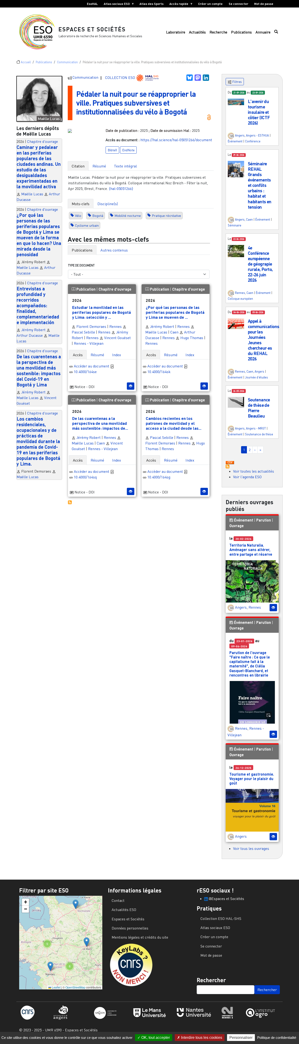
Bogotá (97, 216)
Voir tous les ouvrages (251, 848)
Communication (67, 62)
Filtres (236, 82)
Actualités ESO (124, 909)
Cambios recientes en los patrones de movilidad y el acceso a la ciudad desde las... (173, 423)
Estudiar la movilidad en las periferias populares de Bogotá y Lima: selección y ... (101, 312)
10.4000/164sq (85, 477)
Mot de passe (263, 4)
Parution (263, 520)
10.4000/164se (85, 371)
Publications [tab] (82, 250)
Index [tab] (116, 354)
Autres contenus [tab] (114, 250)
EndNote (128, 150)
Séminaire (234, 225)
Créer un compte (210, 4)
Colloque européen (240, 298)
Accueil (26, 62)
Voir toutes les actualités (253, 471)
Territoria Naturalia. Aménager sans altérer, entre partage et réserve (250, 549)
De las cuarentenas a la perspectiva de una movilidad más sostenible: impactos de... (100, 423)
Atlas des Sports (151, 4)
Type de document (81, 265)
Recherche (218, 32)
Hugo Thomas (191, 337)
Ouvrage (236, 525)
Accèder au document (92, 366)
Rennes (115, 326)
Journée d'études (256, 377)
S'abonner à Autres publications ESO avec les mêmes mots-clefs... (70, 502)
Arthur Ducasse (30, 335)
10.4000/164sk (159, 371)
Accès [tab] (78, 354)
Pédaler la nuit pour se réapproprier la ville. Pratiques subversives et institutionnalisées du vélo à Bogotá (136, 102)
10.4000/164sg (158, 477)
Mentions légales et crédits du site (140, 937)
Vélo (78, 216)
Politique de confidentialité (276, 1038)
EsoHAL (92, 4)
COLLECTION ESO (120, 77)
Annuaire (263, 32)
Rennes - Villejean (88, 343)
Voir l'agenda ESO (247, 476)
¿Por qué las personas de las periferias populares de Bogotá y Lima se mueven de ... (175, 312)
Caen (174, 332)
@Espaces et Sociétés (226, 898)
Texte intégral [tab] (125, 166)
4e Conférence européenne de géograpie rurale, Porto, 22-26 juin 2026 (260, 264)
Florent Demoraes (90, 326)
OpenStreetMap (75, 987)
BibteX (112, 150)
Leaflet (56, 987)
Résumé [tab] (99, 166)
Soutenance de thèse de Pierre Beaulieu (259, 407)
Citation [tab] (78, 166)
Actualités (197, 32)
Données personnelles (130, 928)
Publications (241, 32)
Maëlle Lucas (32, 194)
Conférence (252, 141)
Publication (85, 289)
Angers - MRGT (256, 428)
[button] (236, 101)
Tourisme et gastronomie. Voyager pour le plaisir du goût (251, 778)
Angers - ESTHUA (257, 135)
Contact (118, 900)
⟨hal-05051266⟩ (121, 188)
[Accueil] (38, 31)
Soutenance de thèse (259, 434)
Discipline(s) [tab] (107, 203)
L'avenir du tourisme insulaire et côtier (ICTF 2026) (259, 112)
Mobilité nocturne (127, 216)
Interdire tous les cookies (201, 1038)
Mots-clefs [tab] (80, 203)
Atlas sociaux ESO (115, 4)
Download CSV (230, 463)
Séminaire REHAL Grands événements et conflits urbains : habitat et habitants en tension (259, 185)
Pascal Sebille (161, 437)
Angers (240, 135)
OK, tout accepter (155, 1038)
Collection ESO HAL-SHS (220, 918)
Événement (235, 141)
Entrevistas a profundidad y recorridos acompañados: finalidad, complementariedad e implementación (38, 305)
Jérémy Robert (33, 329)
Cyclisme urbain (87, 225)
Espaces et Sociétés (92, 29)
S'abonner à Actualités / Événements (227, 466)
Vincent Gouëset (117, 337)
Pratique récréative (166, 216)
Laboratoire (175, 32)
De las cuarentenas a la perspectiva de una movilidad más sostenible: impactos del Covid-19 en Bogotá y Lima (39, 370)
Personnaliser (241, 1038)
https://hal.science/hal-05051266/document (176, 139)
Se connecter (238, 4)
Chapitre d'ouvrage (42, 141)
